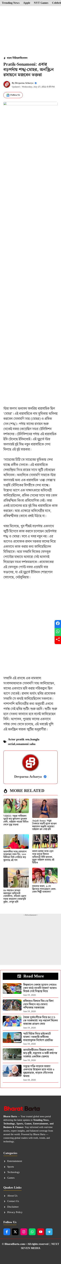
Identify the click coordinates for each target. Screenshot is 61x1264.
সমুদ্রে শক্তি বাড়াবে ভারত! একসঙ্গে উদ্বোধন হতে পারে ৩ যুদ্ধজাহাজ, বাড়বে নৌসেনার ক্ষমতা (38, 1071)
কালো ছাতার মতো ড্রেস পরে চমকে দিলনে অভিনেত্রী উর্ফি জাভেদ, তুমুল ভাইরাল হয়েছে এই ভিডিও (43, 857)
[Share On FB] (58, 624)
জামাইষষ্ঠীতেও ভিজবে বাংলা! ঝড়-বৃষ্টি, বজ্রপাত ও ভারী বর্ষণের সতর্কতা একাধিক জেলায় (40, 1053)
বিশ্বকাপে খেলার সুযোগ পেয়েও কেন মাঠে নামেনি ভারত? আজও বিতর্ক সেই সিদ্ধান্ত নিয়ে (40, 988)
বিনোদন (23, 58)
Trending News (10, 3)
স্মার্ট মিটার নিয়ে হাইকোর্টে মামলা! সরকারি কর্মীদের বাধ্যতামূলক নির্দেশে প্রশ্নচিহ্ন (38, 1037)
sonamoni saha (25, 744)
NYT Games (41, 3)
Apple (26, 3)
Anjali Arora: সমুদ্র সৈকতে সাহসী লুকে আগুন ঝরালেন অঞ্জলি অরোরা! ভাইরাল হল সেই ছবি (44, 825)
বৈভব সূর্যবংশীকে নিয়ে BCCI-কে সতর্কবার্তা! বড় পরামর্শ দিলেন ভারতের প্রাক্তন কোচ (40, 1020)
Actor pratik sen (18, 739)
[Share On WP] (58, 632)
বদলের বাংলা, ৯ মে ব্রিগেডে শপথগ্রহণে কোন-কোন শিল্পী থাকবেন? (44, 889)
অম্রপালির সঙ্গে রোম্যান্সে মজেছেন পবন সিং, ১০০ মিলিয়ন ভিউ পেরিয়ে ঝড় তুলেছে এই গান (15, 856)
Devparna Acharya (24, 83)
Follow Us (15, 95)
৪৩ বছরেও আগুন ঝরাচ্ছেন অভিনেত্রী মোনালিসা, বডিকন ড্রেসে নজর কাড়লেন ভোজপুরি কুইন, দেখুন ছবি (14, 896)
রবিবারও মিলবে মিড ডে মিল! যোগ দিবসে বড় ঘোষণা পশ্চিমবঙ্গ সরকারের (38, 1004)
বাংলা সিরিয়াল (13, 58)
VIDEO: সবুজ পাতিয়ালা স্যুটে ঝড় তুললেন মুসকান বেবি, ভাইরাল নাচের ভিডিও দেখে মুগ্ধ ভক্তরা (15, 820)
